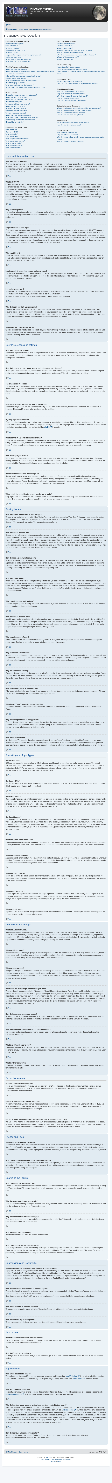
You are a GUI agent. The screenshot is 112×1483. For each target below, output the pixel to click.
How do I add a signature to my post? (19, 99)
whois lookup (68, 1410)
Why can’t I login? (12, 52)
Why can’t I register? (13, 48)
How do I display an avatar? (15, 83)
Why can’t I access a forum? (16, 108)
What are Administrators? (66, 44)
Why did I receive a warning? (16, 113)
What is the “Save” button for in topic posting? (22, 117)
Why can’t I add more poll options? (18, 104)
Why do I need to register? (15, 44)
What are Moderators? (65, 46)
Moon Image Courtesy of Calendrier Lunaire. (56, 1459)
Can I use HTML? (12, 132)
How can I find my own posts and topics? (71, 100)
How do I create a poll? (14, 102)
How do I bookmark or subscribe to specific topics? (75, 110)
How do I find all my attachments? (69, 125)
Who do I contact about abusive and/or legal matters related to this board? (80, 138)
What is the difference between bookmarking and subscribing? (79, 108)
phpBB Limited (71, 1376)
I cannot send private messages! (68, 67)
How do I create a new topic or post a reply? (21, 95)
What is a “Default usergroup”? (68, 57)
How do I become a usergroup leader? (70, 52)
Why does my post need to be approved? (20, 120)
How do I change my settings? (16, 69)
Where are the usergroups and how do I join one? (74, 50)
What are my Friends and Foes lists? (70, 81)
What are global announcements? (17, 138)
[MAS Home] (17, 11)
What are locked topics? (14, 145)
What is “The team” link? (65, 59)
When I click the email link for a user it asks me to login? (25, 87)
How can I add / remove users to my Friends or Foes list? (77, 84)
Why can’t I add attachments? (16, 111)
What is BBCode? (12, 130)
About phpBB (78, 1379)
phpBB (47, 427)
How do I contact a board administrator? (71, 141)
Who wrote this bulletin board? (67, 132)
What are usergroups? (65, 48)
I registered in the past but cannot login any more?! (23, 55)
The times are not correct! (15, 74)
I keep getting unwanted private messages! (72, 69)
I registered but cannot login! (16, 50)
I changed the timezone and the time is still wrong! (23, 76)
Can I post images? (12, 136)
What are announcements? (15, 141)
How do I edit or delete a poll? (16, 106)
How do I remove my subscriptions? (70, 115)
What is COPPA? (12, 46)
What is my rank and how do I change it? (20, 85)
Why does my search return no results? (71, 94)
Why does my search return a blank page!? (72, 96)
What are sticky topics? (14, 143)
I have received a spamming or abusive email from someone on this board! (81, 73)
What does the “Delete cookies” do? (18, 61)
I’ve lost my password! (13, 57)
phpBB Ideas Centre (14, 1394)
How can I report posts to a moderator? (19, 115)
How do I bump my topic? (14, 122)
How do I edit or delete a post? (16, 97)
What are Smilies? (12, 134)
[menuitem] (8, 25)
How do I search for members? (68, 98)
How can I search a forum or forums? (70, 91)
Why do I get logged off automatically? (19, 59)
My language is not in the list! (16, 78)
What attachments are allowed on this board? (73, 122)
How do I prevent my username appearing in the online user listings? (30, 71)
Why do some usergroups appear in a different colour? (76, 55)
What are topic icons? (13, 148)
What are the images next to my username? (21, 80)
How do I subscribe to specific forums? (71, 113)
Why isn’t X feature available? (67, 135)
